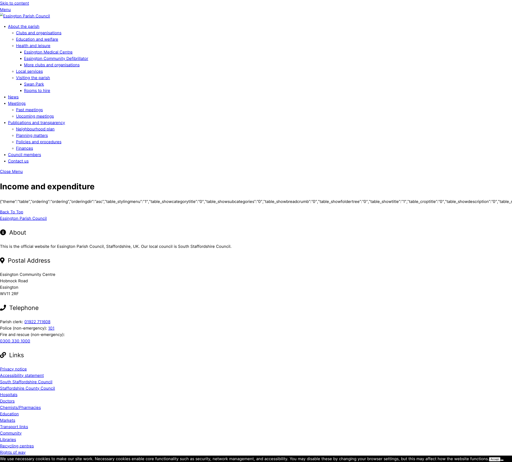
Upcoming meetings (35, 116)
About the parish (23, 26)
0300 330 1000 (15, 341)
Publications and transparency (36, 122)
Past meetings (29, 109)
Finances (24, 148)
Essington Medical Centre (48, 52)
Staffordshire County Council (27, 388)
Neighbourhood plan (35, 129)
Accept (495, 459)
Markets (7, 420)
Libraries (8, 439)
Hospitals (8, 394)
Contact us (18, 161)
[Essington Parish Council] (25, 16)
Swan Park (34, 84)
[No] (502, 460)
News (13, 97)
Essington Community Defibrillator (56, 58)
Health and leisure (33, 45)
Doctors (7, 401)
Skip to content (14, 3)
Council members (24, 154)
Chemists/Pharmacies (20, 407)
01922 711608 (37, 321)
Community (11, 433)
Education (9, 414)
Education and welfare (37, 39)
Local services (29, 71)
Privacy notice (13, 369)
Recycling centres (17, 446)
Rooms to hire (37, 90)
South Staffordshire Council (26, 381)
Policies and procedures (38, 141)
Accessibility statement (22, 375)
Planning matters (32, 135)
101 (51, 328)
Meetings (17, 103)
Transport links (14, 426)
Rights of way (13, 452)
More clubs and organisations (52, 65)
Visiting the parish (33, 77)
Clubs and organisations (38, 32)
